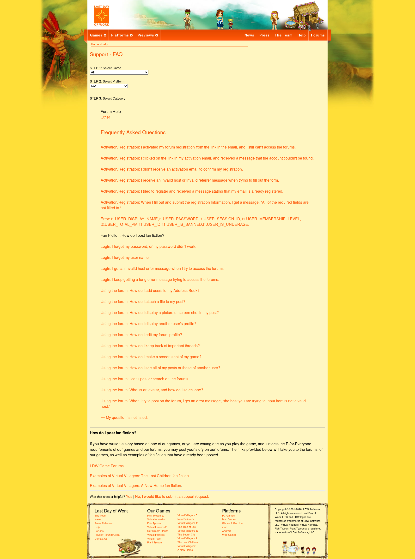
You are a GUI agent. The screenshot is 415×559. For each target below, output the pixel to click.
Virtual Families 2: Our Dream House (157, 529)
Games (96, 35)
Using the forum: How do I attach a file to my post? (143, 301)
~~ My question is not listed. (124, 417)
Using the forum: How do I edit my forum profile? (141, 334)
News (249, 35)
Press (264, 35)
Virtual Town (154, 538)
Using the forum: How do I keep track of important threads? (150, 345)
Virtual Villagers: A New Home (186, 548)
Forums (318, 35)
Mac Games (229, 519)
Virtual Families (156, 534)
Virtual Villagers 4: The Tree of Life (187, 525)
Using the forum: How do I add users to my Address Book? (150, 290)
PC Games (228, 515)
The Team (284, 35)
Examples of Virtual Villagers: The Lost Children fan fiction (139, 475)
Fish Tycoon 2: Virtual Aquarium (156, 517)
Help (302, 35)
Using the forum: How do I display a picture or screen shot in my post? (160, 312)
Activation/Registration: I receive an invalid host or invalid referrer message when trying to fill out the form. (190, 180)
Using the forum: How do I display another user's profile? (148, 323)
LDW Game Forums (107, 466)
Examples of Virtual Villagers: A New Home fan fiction (135, 485)
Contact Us (101, 538)
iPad (224, 527)
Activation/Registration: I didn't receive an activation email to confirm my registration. (172, 169)
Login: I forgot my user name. (125, 257)
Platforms (120, 35)
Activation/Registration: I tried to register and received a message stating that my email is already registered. (192, 191)
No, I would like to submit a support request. (172, 496)
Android (226, 531)
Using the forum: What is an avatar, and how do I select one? (152, 389)
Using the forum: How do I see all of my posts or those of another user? (160, 367)
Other (105, 117)
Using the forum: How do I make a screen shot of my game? (151, 356)
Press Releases (103, 523)
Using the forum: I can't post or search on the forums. (145, 378)
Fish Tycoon (154, 523)
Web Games (229, 534)
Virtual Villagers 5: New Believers (187, 517)
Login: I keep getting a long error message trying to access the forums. (160, 279)
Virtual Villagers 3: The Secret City (187, 532)
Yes (129, 496)
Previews (146, 35)
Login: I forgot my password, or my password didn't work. (148, 246)
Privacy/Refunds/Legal (107, 534)
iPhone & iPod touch (233, 523)
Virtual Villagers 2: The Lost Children (187, 540)
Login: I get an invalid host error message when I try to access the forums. (163, 268)
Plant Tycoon (154, 542)
